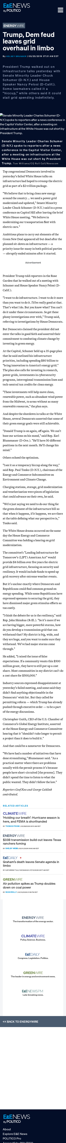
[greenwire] (13, 879)
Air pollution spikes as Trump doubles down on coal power (29, 885)
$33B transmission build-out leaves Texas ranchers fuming (32, 842)
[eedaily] (11, 857)
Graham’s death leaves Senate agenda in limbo (31, 864)
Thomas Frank (13, 826)
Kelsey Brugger (16, 56)
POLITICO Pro (12, 1138)
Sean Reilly (11, 892)
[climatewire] (15, 813)
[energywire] (14, 835)
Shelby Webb (12, 848)
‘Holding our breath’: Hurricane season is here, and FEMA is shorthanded (31, 819)
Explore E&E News (15, 1134)
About (7, 1129)
